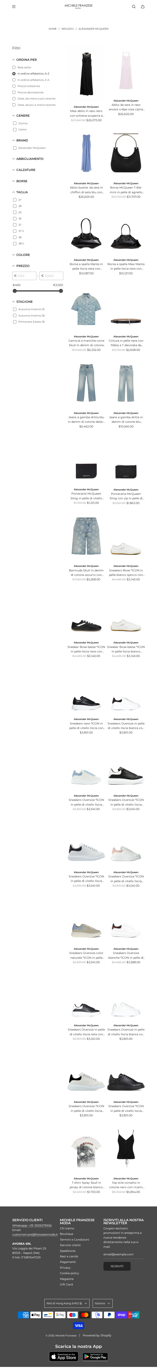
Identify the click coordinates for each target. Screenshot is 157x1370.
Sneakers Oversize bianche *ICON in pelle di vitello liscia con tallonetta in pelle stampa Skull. (126, 955)
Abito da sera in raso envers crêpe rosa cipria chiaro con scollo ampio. (126, 107)
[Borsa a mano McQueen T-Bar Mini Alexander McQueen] (126, 153)
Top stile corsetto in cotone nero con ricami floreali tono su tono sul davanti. (126, 1185)
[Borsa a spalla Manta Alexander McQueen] (86, 230)
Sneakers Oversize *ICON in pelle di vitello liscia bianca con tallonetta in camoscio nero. (86, 1108)
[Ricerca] (133, 6)
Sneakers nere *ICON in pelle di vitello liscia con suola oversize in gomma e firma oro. (86, 726)
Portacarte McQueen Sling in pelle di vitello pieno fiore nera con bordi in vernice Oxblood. (86, 496)
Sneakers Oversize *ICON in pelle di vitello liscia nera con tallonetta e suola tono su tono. (126, 1108)
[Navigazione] (13, 6)
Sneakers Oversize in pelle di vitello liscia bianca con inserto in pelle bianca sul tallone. (126, 1032)
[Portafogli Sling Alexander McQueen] (126, 459)
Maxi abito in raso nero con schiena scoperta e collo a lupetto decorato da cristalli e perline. (86, 113)
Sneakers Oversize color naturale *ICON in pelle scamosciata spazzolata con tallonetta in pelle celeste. (86, 955)
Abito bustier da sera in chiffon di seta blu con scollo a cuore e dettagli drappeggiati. (86, 190)
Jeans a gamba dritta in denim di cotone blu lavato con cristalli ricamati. (126, 419)
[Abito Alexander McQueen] (86, 73)
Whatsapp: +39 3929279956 (32, 1225)
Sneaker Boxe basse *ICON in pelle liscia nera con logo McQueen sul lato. (86, 649)
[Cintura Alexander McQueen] (126, 306)
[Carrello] (142, 6)
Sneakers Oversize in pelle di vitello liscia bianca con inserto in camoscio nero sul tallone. (126, 726)
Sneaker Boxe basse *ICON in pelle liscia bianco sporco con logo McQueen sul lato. (126, 649)
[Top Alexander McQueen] (126, 1148)
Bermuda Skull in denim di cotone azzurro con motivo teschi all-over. (86, 573)
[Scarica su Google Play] (95, 1356)
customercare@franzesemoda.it (35, 1234)
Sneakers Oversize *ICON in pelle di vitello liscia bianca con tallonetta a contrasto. (86, 879)
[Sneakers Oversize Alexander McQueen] (86, 689)
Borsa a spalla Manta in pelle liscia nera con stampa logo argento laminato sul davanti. (86, 266)
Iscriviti (117, 1266)
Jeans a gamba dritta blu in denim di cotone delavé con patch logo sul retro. (86, 419)
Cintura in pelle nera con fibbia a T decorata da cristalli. (126, 343)
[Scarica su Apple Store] (63, 1356)
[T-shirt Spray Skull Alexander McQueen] (86, 1148)
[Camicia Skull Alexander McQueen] (86, 306)
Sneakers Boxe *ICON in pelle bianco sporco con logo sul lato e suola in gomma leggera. (126, 573)
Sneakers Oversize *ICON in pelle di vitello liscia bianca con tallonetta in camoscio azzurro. (86, 802)
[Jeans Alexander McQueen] (86, 383)
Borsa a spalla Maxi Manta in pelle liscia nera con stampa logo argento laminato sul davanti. (126, 266)
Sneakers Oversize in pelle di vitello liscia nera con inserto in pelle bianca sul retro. (86, 1032)
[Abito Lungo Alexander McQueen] (126, 70)
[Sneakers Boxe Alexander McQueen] (126, 536)
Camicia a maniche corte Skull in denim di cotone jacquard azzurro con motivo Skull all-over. (86, 343)
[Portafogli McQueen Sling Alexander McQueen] (86, 459)
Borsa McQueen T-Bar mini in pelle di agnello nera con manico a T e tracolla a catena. (126, 190)
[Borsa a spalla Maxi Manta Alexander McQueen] (126, 230)
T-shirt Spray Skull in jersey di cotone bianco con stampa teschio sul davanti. (86, 1185)
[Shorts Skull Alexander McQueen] (86, 536)
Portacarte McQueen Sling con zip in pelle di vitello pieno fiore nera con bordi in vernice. (126, 496)
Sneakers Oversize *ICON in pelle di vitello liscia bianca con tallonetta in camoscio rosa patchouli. (126, 879)
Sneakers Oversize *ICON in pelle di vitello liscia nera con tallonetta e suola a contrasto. (126, 802)
